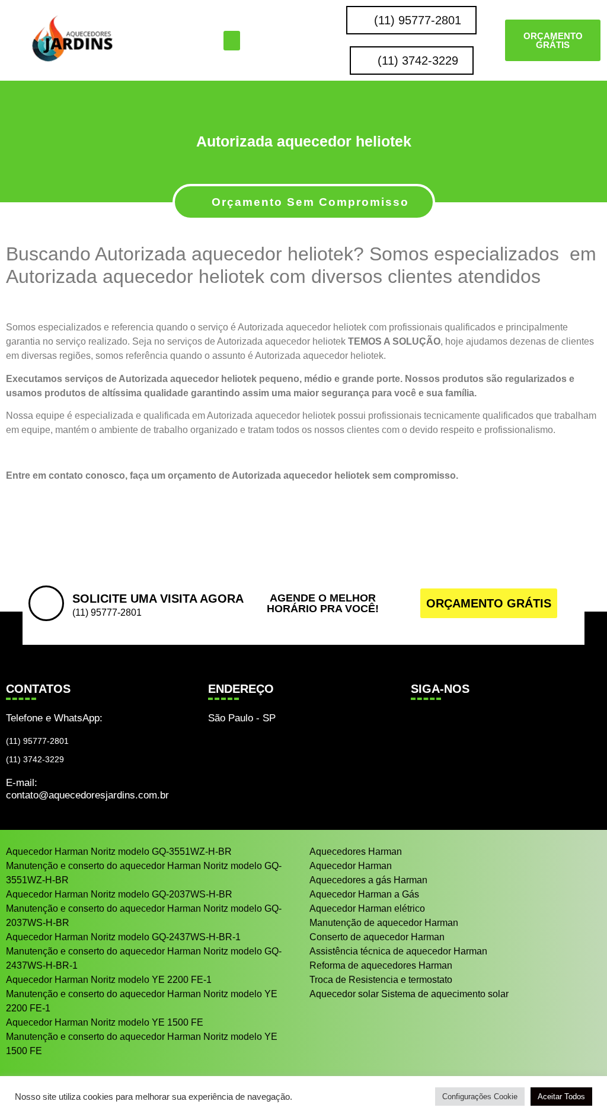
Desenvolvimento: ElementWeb (304, 1099)
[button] (231, 40)
